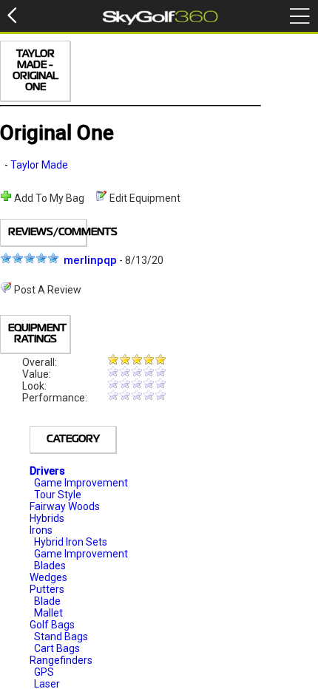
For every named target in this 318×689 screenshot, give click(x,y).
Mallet (48, 613)
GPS (44, 672)
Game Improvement (81, 483)
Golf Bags (52, 625)
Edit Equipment (143, 198)
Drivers (47, 471)
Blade (47, 601)
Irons (41, 530)
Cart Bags (57, 648)
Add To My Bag (48, 198)
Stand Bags (61, 636)
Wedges (48, 577)
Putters (47, 589)
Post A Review (46, 290)
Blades (50, 565)
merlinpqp (90, 260)
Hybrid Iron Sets (70, 542)
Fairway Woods (65, 506)
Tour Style (57, 494)
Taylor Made (39, 165)
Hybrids (47, 518)
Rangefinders (61, 660)
